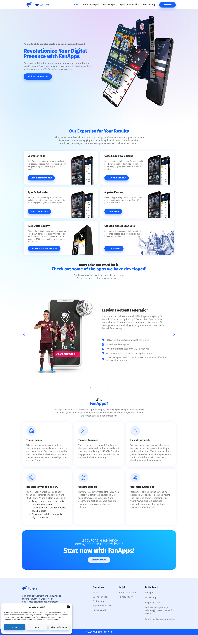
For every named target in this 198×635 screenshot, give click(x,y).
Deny (36, 627)
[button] (68, 607)
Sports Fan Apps (91, 4)
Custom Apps (109, 4)
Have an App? (150, 4)
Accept (14, 627)
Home (76, 4)
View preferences (59, 627)
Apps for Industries (129, 4)
